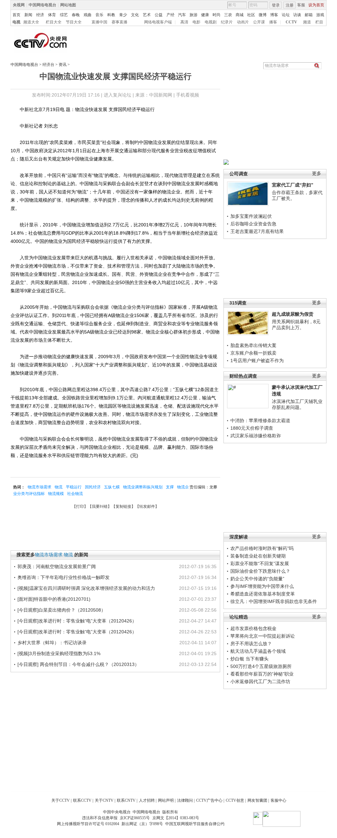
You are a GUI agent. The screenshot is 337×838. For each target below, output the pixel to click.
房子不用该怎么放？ (251, 643)
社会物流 (75, 493)
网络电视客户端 (158, 22)
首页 (16, 15)
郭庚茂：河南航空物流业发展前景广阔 (56, 566)
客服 (301, 5)
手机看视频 (187, 95)
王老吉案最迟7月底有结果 (257, 231)
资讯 (62, 64)
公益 (159, 15)
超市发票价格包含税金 (253, 628)
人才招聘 (147, 800)
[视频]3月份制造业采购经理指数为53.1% (58, 653)
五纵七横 (112, 487)
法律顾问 (185, 800)
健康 (205, 15)
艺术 (147, 15)
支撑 (170, 487)
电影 (196, 22)
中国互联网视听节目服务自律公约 (194, 824)
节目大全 (74, 22)
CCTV (291, 22)
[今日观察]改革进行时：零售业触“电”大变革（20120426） (77, 620)
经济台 (48, 64)
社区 (251, 15)
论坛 (286, 15)
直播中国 (99, 22)
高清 (184, 22)
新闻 (28, 15)
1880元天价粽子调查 (251, 428)
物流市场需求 (39, 487)
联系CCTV (82, 800)
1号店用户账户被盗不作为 (257, 360)
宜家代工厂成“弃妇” (292, 185)
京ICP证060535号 (135, 818)
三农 (228, 15)
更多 (316, 173)
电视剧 (211, 22)
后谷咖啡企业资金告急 (253, 223)
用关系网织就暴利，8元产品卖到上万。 (296, 324)
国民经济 (93, 487)
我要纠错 (100, 506)
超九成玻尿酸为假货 (292, 314)
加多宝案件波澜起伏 (251, 216)
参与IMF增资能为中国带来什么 (262, 586)
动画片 (243, 22)
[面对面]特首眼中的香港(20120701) (54, 599)
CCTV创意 (235, 800)
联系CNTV (126, 800)
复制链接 (123, 506)
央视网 (19, 5)
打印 (80, 506)
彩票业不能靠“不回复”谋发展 (259, 563)
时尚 (216, 15)
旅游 (193, 15)
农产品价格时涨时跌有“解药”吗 (262, 548)
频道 (307, 22)
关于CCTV (60, 800)
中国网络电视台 (42, 5)
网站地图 (68, 5)
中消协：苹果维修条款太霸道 (260, 420)
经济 (40, 15)
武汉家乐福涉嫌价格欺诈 (255, 435)
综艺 (64, 15)
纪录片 (227, 22)
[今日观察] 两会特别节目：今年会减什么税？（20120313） (78, 664)
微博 (263, 15)
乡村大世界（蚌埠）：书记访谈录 (52, 642)
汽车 (182, 15)
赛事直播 (119, 22)
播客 (273, 22)
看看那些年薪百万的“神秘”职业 (262, 674)
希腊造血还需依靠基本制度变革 (262, 593)
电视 (16, 22)
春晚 (76, 15)
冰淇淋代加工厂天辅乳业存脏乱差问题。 (297, 404)
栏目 (319, 22)
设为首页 (316, 5)
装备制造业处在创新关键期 (258, 556)
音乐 (99, 15)
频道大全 (31, 22)
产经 (170, 15)
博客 (274, 15)
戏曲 (87, 15)
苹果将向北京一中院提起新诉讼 (262, 636)
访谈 (297, 15)
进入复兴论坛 (117, 95)
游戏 (320, 15)
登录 (276, 5)
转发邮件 (147, 506)
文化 (135, 15)
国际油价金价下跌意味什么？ (260, 571)
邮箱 (309, 15)
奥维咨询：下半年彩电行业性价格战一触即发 (63, 577)
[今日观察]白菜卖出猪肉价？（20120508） (61, 610)
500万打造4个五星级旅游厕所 (261, 666)
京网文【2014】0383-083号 (175, 818)
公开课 (259, 22)
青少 (123, 15)
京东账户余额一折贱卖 (253, 353)
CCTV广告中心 (209, 800)
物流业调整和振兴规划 (143, 487)
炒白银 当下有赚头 (249, 658)
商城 (240, 15)
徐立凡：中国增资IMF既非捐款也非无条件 (273, 601)
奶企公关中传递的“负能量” (257, 578)
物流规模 (56, 493)
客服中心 (278, 800)
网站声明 (166, 800)
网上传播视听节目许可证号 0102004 (88, 824)
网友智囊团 (257, 800)
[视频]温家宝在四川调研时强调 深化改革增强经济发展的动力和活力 (86, 588)
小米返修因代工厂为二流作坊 (260, 681)
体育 (52, 15)
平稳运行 (74, 487)
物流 (59, 487)
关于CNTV (104, 800)
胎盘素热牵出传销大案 (253, 345)
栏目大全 (54, 22)
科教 (111, 15)
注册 (290, 5)
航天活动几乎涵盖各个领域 (258, 651)
